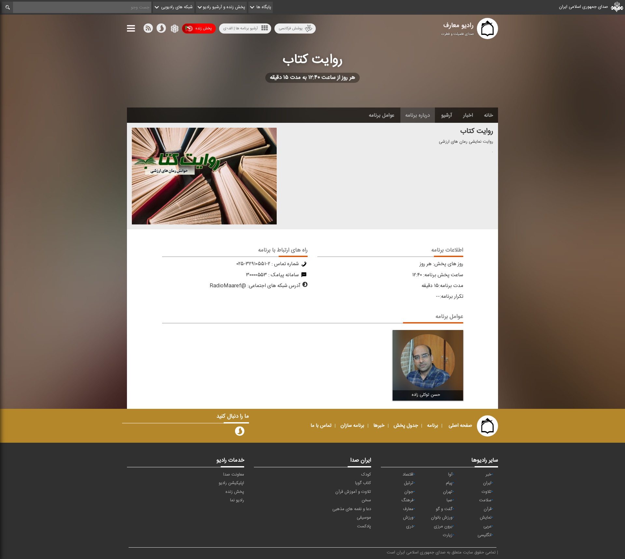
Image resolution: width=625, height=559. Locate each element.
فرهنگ (407, 500)
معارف (408, 509)
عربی (487, 526)
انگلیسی (485, 535)
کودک (366, 474)
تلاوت (487, 491)
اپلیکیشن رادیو (231, 483)
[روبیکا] (174, 29)
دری (409, 526)
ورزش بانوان (441, 517)
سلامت (485, 500)
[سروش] (161, 29)
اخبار (468, 115)
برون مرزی (443, 526)
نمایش (486, 517)
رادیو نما (237, 500)
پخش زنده (203, 28)
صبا (449, 500)
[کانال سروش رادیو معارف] (239, 432)
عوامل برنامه (381, 115)
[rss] (148, 29)
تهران (447, 491)
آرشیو (446, 115)
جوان (408, 491)
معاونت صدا (233, 474)
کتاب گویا (363, 483)
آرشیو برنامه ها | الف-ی (240, 28)
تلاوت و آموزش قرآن (353, 491)
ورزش (408, 517)
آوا (450, 474)
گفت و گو (444, 509)
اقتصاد (408, 474)
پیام (449, 483)
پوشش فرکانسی (290, 28)
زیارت (447, 535)
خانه (488, 115)
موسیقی (364, 517)
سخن (366, 500)
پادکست (364, 526)
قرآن (488, 509)
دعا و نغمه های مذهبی (351, 509)
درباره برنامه (417, 115)
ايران (487, 483)
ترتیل (408, 483)
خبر (489, 474)
